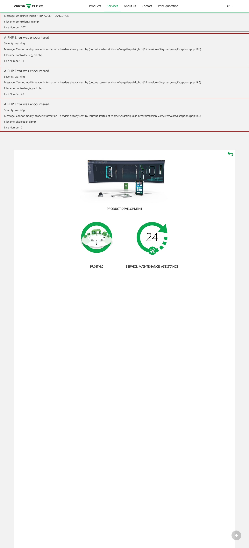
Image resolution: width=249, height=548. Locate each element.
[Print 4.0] (97, 238)
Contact (147, 6)
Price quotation (168, 6)
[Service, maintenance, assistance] (152, 238)
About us (130, 6)
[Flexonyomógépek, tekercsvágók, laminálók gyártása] (32, 6)
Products (95, 6)
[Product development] (124, 181)
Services (112, 6)
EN (228, 5)
